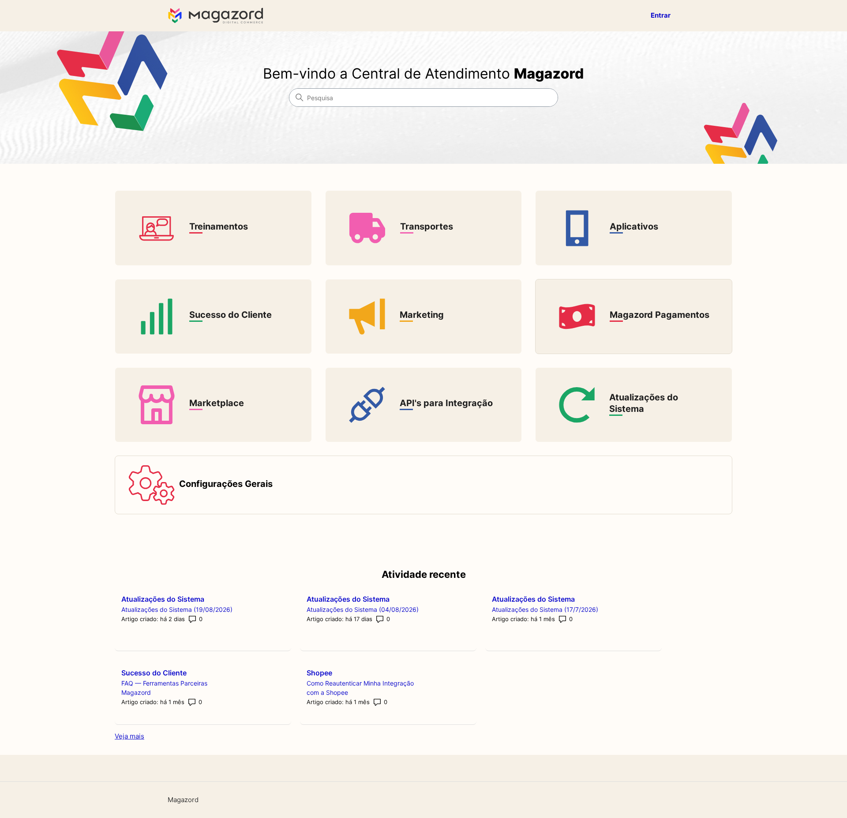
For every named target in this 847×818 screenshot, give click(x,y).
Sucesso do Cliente (154, 672)
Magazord (183, 799)
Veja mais (129, 736)
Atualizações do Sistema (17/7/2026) (545, 609)
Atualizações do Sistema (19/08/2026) (176, 609)
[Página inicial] (218, 16)
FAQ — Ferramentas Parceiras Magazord (164, 687)
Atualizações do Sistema (162, 599)
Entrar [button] (661, 15)
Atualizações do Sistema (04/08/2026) (363, 609)
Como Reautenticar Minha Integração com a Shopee (360, 687)
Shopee (319, 672)
